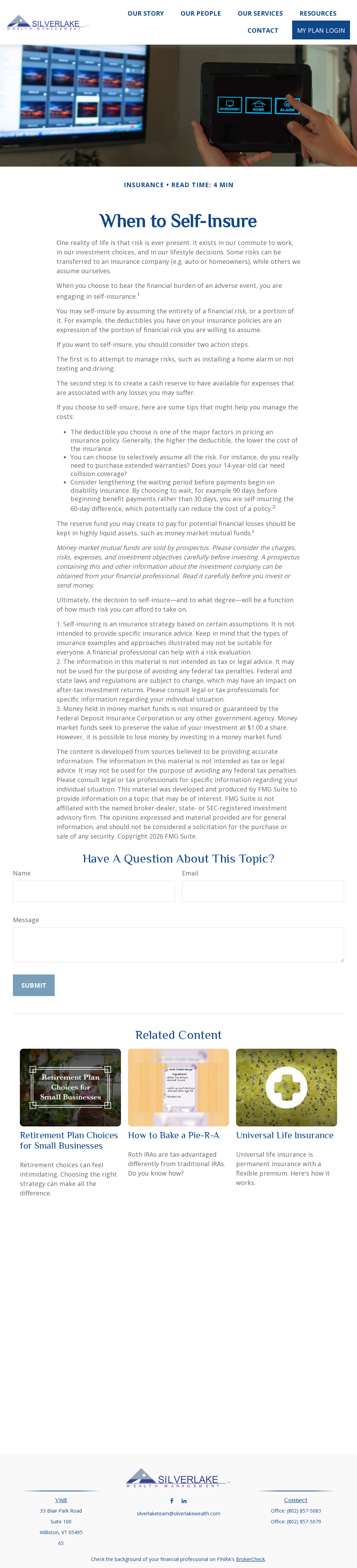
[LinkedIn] (184, 1500)
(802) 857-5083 (304, 1510)
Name (22, 873)
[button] (145, 13)
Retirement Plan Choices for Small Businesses (69, 1140)
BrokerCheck (250, 1559)
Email (190, 873)
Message (26, 920)
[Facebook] (171, 1500)
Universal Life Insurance (285, 1135)
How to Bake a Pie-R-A (173, 1135)
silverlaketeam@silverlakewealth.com (178, 1513)
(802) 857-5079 (304, 1521)
